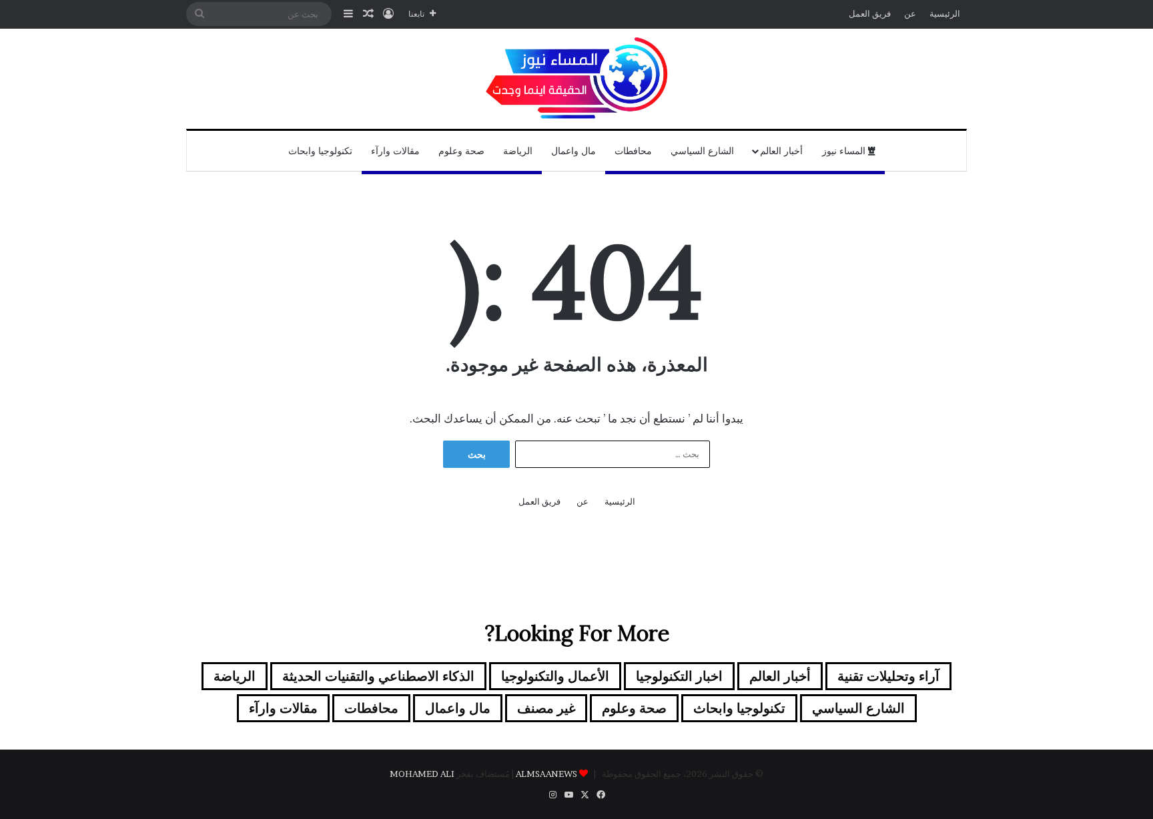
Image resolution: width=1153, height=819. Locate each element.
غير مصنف (546, 708)
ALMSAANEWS (546, 773)
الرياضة (517, 151)
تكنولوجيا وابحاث (320, 151)
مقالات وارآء (395, 151)
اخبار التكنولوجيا (679, 676)
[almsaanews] (576, 78)
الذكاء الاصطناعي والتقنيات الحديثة (378, 676)
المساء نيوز (845, 151)
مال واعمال (573, 151)
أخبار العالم (781, 151)
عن (910, 13)
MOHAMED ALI (422, 773)
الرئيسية (944, 13)
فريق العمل (870, 13)
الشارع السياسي (702, 151)
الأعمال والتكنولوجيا (555, 676)
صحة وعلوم (461, 151)
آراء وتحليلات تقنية (888, 676)
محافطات (633, 151)
